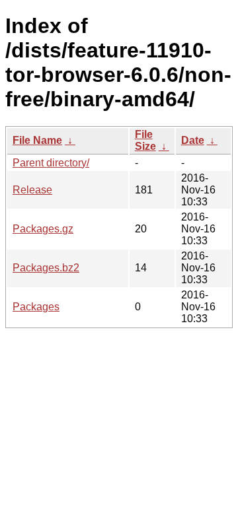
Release (32, 189)
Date (192, 140)
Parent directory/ (51, 162)
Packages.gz (43, 228)
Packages (36, 306)
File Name (37, 140)
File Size (145, 140)
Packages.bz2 (46, 267)
